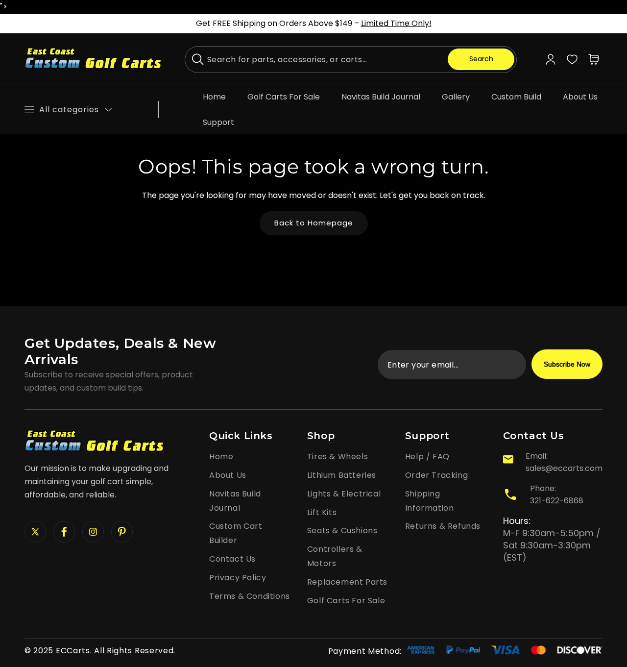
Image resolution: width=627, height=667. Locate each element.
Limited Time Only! (396, 23)
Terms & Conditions (249, 596)
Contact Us (232, 559)
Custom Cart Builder (236, 533)
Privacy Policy (237, 577)
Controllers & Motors (334, 556)
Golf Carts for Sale (346, 600)
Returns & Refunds (443, 526)
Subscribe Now (567, 364)
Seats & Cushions (342, 530)
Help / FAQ (427, 456)
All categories (69, 109)
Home (221, 456)
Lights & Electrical (344, 493)
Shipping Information (429, 501)
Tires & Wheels (337, 456)
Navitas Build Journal (235, 501)
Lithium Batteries (341, 475)
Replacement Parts (347, 582)
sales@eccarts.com (564, 468)
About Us (227, 475)
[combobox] (351, 59)
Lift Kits (322, 512)
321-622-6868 (556, 500)
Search (481, 59)
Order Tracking (436, 475)
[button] (593, 59)
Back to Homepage (313, 223)
